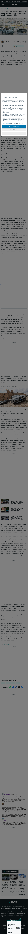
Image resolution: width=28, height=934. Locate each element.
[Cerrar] (20, 919)
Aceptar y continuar (14, 126)
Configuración (14, 129)
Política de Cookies (6, 123)
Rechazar (14, 133)
